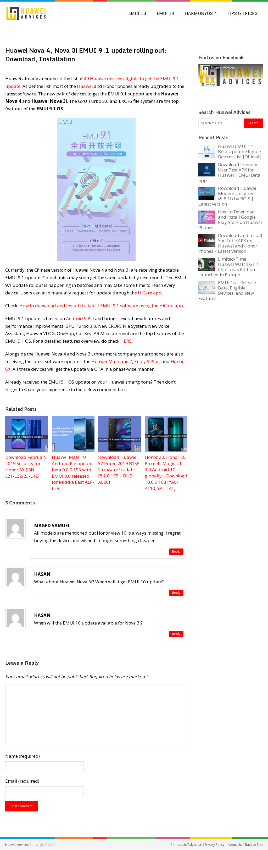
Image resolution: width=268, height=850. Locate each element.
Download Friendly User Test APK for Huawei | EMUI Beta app (229, 172)
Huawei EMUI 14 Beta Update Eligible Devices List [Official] (239, 151)
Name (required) (22, 756)
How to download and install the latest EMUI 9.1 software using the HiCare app (101, 306)
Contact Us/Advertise (186, 844)
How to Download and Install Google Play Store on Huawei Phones (230, 219)
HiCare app (149, 293)
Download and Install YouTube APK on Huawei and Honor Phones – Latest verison (230, 243)
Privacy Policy (214, 844)
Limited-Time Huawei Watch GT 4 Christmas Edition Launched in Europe (228, 267)
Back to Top (254, 844)
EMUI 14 (166, 13)
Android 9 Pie (80, 318)
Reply (176, 551)
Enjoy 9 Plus (146, 361)
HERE (126, 341)
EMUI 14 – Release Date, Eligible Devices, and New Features (227, 290)
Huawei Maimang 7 (111, 361)
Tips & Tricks (242, 13)
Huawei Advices (17, 844)
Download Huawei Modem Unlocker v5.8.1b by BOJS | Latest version (227, 196)
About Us (235, 844)
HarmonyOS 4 (201, 13)
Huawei (85, 86)
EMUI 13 (137, 13)
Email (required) (22, 781)
